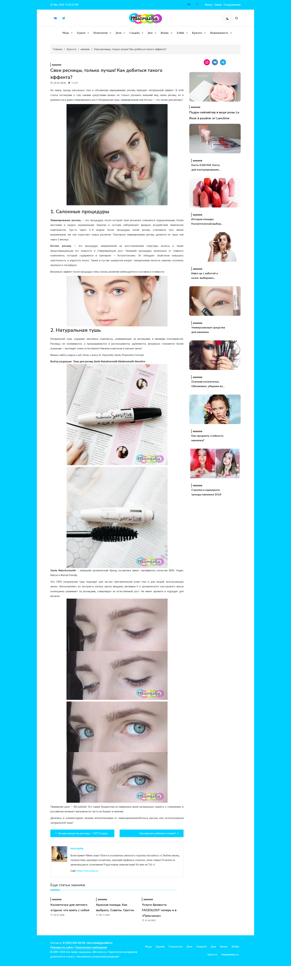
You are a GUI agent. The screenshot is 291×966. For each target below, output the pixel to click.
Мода (65, 32)
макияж (56, 64)
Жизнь (164, 32)
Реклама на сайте (61, 947)
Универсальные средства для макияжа (208, 330)
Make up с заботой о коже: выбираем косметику (204, 276)
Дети (118, 32)
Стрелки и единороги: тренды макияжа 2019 (206, 492)
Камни (218, 4)
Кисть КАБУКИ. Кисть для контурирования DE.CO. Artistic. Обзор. (206, 167)
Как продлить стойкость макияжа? (207, 438)
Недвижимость (219, 32)
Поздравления (232, 4)
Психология (100, 32)
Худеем (81, 32)
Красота (197, 32)
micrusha (77, 848)
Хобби (180, 32)
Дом (150, 32)
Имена (208, 4)
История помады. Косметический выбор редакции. (206, 221)
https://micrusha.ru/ (88, 870)
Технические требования (91, 947)
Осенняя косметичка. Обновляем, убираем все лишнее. (207, 384)
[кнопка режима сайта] (228, 19)
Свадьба (134, 32)
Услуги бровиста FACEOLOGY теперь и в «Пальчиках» (159, 910)
